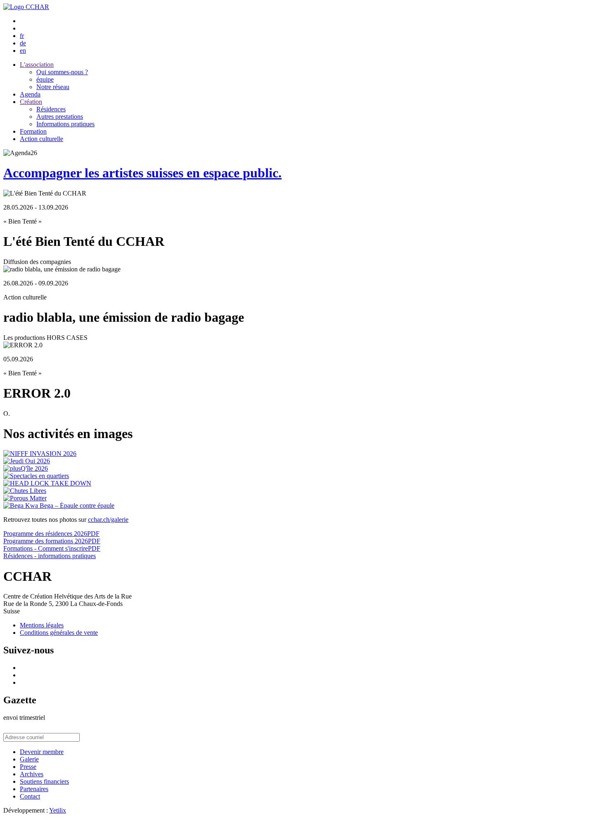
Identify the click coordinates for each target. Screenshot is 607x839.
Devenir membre (42, 751)
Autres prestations (59, 116)
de (23, 43)
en (23, 50)
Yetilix (57, 810)
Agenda (30, 94)
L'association (37, 64)
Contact (30, 796)
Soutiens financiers (44, 781)
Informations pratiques (65, 123)
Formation (33, 131)
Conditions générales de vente (59, 632)
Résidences (51, 109)
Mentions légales (42, 625)
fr (22, 35)
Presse (28, 766)
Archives (31, 774)
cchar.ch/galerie (108, 519)
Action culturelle (41, 138)
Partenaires (34, 788)
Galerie (29, 759)
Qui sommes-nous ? (62, 71)
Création (31, 101)
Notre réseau (52, 86)
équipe (45, 79)
